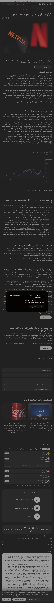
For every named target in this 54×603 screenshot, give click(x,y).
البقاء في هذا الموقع (37, 307)
